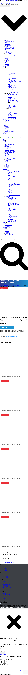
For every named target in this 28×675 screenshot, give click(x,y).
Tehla (6, 42)
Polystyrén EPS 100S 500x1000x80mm (10, 478)
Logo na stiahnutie (7, 598)
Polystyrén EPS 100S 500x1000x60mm (10, 546)
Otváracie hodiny (7, 595)
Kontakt (4, 133)
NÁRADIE (7, 205)
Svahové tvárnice (12, 95)
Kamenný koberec (12, 91)
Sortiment (5, 66)
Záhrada (5, 568)
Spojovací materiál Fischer (14, 92)
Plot (6, 61)
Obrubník (7, 60)
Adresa (4, 593)
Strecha (9, 74)
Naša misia (5, 581)
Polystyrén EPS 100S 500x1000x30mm (10, 512)
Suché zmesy (8, 45)
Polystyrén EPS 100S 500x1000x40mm (10, 410)
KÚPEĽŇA (7, 211)
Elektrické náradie (12, 105)
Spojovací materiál (12, 90)
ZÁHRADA (7, 196)
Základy (10, 69)
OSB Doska (8, 57)
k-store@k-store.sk (14, 0)
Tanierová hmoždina (10, 48)
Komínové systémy (12, 73)
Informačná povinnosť (19, 607)
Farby (9, 84)
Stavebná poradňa (9, 131)
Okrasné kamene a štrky (13, 101)
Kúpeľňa (7, 65)
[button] (3, 654)
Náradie (7, 64)
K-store (4, 125)
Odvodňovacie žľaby (12, 94)
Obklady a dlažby (12, 118)
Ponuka (6, 285)
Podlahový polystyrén (10, 49)
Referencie (7, 128)
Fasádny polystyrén (9, 47)
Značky (7, 132)
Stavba (4, 567)
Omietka (7, 58)
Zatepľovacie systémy (13, 78)
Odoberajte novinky (5, 4)
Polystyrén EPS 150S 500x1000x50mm (10, 376)
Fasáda (9, 79)
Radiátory (10, 112)
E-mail (1, 662)
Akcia (4, 38)
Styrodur (7, 51)
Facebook (5, 597)
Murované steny (11, 71)
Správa (2, 669)
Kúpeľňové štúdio (7, 124)
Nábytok (10, 110)
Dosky (9, 88)
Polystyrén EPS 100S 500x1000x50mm (10, 444)
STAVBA (7, 170)
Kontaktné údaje (6, 594)
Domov (4, 37)
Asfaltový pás (8, 39)
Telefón (2, 661)
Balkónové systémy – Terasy (14, 81)
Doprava (7, 120)
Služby (4, 119)
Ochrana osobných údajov (6, 607)
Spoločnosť (3, 664)
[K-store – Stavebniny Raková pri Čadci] (12, 137)
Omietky (10, 77)
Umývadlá (10, 115)
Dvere (9, 86)
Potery (9, 75)
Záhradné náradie (12, 106)
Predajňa (7, 127)
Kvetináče (10, 97)
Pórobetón (7, 44)
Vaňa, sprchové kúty (12, 113)
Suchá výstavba (11, 80)
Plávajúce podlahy (12, 87)
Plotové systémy (11, 98)
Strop (9, 72)
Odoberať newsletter (5, 3)
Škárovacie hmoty (12, 117)
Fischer (7, 62)
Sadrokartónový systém (10, 55)
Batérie (9, 111)
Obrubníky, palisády (12, 100)
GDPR (4, 599)
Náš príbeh (7, 130)
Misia (6, 126)
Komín (6, 46)
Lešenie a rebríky (12, 107)
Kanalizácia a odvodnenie (14, 68)
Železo (6, 40)
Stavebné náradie (12, 104)
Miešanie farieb (8, 121)
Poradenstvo (8, 122)
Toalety (9, 114)
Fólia (6, 54)
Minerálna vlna (8, 52)
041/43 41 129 (4, 0)
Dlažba (7, 59)
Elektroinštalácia (11, 85)
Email (1, 651)
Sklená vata (8, 53)
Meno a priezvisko (4, 659)
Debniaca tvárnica (9, 41)
